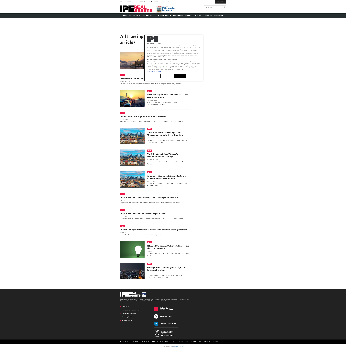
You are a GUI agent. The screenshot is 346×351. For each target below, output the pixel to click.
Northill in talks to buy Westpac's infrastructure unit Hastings (162, 155)
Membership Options (206, 2)
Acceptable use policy (177, 341)
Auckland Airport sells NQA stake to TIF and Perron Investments (167, 96)
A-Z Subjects (134, 341)
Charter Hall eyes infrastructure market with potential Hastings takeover (153, 229)
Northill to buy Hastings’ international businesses (143, 116)
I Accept (179, 76)
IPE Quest (157, 2)
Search (224, 7)
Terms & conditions (191, 341)
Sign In (220, 2)
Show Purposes (166, 76)
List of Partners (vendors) (154, 71)
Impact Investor (168, 2)
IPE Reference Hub (146, 2)
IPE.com (122, 2)
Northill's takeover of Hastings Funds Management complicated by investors (165, 133)
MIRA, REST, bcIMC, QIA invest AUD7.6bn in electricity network (168, 247)
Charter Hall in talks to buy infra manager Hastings (143, 213)
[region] (173, 58)
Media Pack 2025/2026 (129, 313)
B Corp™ (215, 341)
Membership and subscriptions (132, 310)
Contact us (125, 306)
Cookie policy (165, 341)
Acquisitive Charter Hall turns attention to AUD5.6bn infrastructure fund (166, 177)
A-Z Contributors (145, 341)
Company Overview (128, 317)
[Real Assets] (136, 12)
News (122, 75)
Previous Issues (124, 341)
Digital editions (127, 320)
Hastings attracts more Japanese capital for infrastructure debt (166, 268)
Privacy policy (155, 341)
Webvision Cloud (178, 346)
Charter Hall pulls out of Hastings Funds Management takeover (149, 197)
